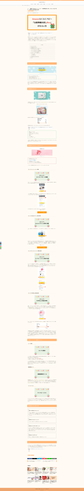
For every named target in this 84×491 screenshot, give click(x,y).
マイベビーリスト (34, 55)
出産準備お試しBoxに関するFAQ (35, 56)
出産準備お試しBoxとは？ (34, 47)
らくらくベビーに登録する (32, 159)
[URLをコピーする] (54, 458)
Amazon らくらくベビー (42, 73)
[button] (29, 458)
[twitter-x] (59, 0)
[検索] (61, 0)
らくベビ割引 (33, 53)
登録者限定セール (34, 54)
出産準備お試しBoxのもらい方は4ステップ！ (36, 48)
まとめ (32, 57)
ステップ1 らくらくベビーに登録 (35, 49)
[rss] (60, 0)
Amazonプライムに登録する (32, 160)
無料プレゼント (32, 455)
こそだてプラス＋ (42, 2)
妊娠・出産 (29, 455)
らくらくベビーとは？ (33, 46)
